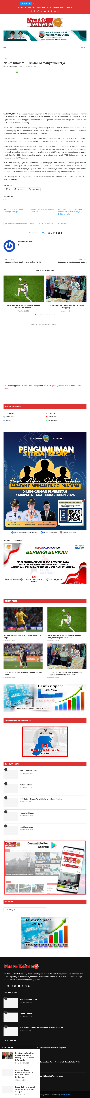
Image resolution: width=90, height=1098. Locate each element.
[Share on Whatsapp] (54, 233)
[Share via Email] (61, 233)
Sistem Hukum (26, 785)
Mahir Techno (65, 1094)
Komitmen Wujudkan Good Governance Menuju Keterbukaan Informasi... (24, 1056)
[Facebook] (31, 11)
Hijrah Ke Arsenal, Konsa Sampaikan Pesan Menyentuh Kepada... (45, 4)
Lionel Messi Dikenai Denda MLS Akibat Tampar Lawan (23, 673)
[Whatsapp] (55, 11)
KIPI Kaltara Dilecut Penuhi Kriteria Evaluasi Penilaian (41, 799)
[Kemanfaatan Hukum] (11, 774)
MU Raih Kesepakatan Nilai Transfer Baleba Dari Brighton (23, 636)
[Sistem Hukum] (11, 788)
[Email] (48, 11)
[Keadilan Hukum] (11, 830)
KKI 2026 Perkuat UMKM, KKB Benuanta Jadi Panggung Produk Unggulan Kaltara (65, 673)
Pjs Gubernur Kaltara (46, 223)
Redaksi (20, 8)
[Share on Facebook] (46, 233)
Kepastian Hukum (27, 813)
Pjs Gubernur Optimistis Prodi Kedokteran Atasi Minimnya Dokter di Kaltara (70, 211)
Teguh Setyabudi (63, 223)
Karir (49, 8)
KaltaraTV (68, 8)
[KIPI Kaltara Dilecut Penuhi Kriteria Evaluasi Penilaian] (11, 802)
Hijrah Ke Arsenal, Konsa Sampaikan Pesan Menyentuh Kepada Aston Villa (64, 636)
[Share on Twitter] (49, 233)
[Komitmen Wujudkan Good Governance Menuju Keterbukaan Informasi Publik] (7, 1055)
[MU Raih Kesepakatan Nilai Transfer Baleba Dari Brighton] (23, 619)
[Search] (85, 47)
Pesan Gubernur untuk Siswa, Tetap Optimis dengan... (25, 1089)
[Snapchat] (51, 11)
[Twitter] (35, 11)
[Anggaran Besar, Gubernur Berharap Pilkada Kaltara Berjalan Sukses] (7, 1072)
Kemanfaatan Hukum (28, 771)
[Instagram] (38, 11)
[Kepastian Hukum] (11, 816)
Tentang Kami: (30, 8)
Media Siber (41, 8)
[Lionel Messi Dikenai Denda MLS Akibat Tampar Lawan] (23, 656)
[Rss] (58, 11)
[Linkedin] (41, 11)
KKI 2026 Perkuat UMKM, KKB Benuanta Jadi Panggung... (66, 306)
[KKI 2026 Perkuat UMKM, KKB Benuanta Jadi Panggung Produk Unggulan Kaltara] (66, 289)
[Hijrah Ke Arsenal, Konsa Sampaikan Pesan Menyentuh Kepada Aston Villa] (24, 289)
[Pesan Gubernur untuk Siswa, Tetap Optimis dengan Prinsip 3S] (7, 1089)
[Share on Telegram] (56, 233)
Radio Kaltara (57, 8)
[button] (34, 3)
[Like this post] (44, 233)
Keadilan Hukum (26, 827)
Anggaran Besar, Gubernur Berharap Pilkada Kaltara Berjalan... (24, 1073)
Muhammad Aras (16, 67)
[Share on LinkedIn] (51, 233)
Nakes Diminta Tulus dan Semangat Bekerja (13, 210)
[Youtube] (45, 11)
